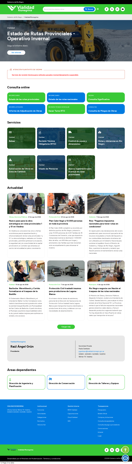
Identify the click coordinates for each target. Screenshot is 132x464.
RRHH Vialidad (72, 410)
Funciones (40, 410)
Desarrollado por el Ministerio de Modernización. (25, 459)
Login (100, 436)
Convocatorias (103, 428)
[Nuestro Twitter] (112, 9)
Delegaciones (41, 417)
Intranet (100, 432)
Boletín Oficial (102, 414)
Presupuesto (102, 410)
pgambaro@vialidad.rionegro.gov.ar (91, 351)
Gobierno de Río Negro (14, 17)
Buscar (90, 9)
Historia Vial (41, 425)
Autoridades (41, 414)
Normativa (41, 421)
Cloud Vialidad (72, 417)
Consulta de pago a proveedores (109, 425)
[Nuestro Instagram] (117, 9)
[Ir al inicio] (22, 9)
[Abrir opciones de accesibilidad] (125, 449)
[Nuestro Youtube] (123, 9)
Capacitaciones (73, 414)
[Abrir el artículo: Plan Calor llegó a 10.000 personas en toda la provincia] (66, 203)
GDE (69, 421)
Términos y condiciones (52, 459)
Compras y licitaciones (105, 417)
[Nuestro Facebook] (107, 9)
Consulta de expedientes (106, 421)
